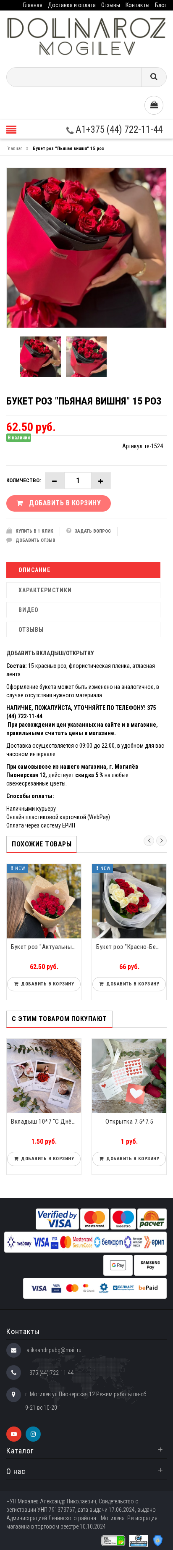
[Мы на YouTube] (13, 1434)
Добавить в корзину (56, 984)
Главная (32, 5)
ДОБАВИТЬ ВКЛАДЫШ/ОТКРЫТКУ (50, 653)
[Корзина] (153, 105)
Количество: (23, 480)
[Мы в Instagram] (33, 1434)
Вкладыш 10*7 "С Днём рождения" (46, 1121)
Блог (161, 5)
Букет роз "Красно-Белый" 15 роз (56, 947)
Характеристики (45, 590)
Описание (34, 570)
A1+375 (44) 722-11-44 (118, 129)
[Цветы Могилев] (86, 36)
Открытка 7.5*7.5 (129, 1121)
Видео (28, 610)
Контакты (137, 5)
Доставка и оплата (72, 5)
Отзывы (110, 5)
